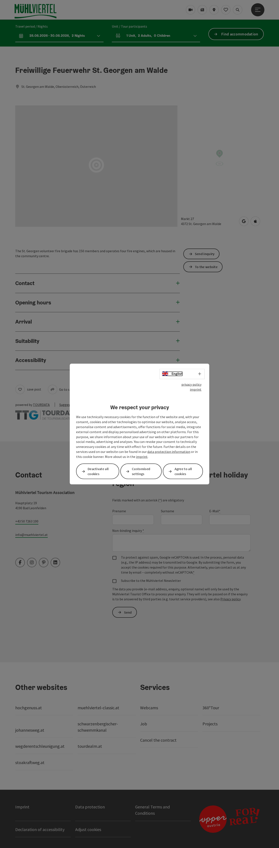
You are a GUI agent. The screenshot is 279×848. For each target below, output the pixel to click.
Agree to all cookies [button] (183, 471)
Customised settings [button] (141, 471)
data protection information (168, 451)
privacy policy (191, 384)
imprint (195, 389)
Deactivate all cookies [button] (98, 471)
